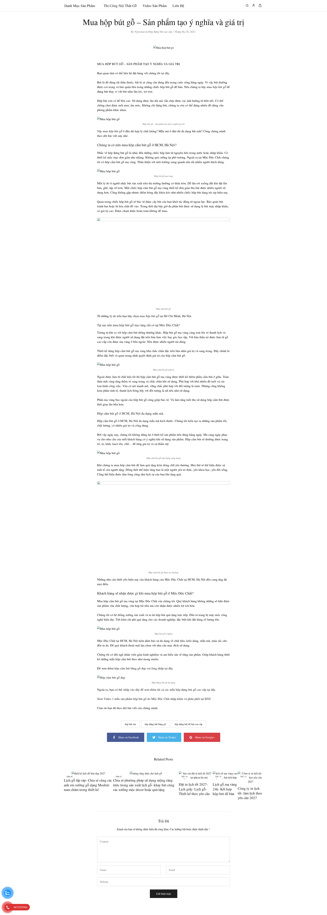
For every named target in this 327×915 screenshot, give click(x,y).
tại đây (165, 73)
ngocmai (140, 31)
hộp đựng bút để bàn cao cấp (188, 724)
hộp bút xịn (130, 724)
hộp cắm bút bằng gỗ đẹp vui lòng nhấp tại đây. (143, 668)
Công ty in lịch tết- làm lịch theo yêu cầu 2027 (250, 793)
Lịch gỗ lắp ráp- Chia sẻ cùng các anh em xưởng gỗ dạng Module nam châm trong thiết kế (88, 785)
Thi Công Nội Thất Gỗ (120, 5)
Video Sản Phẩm (155, 5)
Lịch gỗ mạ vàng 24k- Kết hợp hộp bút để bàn (225, 789)
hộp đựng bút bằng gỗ (155, 724)
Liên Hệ (178, 5)
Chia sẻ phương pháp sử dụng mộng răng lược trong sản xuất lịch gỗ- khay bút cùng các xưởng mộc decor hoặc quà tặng (143, 785)
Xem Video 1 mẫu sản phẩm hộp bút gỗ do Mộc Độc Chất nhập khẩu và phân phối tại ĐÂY (154, 699)
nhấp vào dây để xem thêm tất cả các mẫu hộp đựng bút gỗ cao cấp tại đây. (169, 689)
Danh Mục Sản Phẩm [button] (79, 5)
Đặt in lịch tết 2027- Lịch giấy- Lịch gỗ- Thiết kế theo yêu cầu (194, 789)
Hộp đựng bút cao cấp (160, 31)
